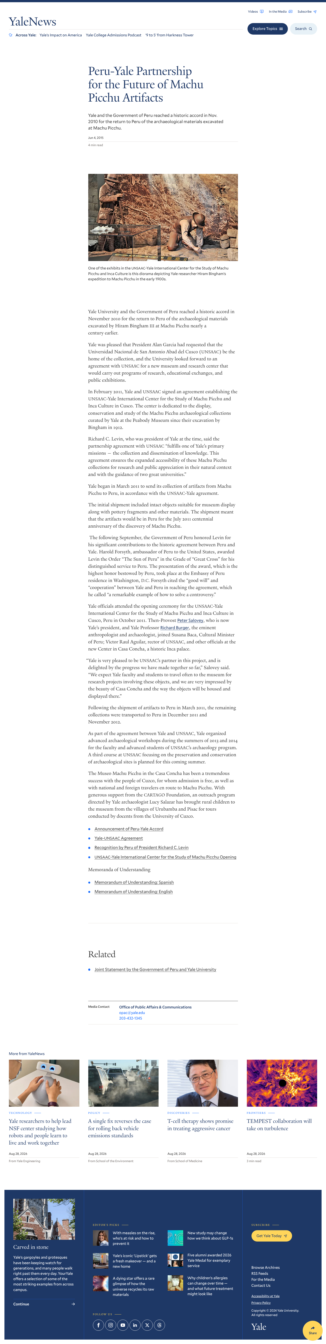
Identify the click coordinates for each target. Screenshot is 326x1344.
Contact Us (261, 1285)
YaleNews (32, 22)
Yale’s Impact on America (60, 34)
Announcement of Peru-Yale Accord (128, 829)
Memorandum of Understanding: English (133, 891)
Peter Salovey (190, 620)
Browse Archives (265, 1267)
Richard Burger (174, 628)
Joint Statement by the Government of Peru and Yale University (155, 969)
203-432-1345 (130, 1018)
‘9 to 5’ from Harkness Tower (169, 34)
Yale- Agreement (118, 838)
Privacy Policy (261, 1303)
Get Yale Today (269, 1235)
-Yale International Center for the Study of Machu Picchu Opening (165, 857)
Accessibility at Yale (265, 1296)
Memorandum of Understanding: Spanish (134, 882)
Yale (258, 1327)
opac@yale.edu (132, 1012)
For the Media (263, 1279)
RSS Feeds (259, 1273)
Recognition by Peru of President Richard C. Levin (141, 847)
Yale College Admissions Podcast (113, 34)
